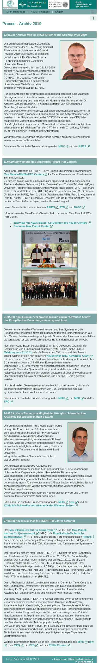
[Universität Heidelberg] (59, 1)
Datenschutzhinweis (81, 659)
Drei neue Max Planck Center (31, 226)
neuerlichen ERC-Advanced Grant (68, 355)
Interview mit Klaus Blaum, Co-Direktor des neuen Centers (50, 222)
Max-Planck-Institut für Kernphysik (31, 530)
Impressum (60, 659)
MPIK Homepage (15, 11)
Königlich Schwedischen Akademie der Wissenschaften (39, 505)
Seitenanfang (85, 661)
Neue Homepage (40, 11)
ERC (7, 401)
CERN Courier (58, 645)
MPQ (17, 645)
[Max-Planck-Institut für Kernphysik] (33, 1)
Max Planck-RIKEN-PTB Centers (24, 174)
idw (72, 502)
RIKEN (51, 207)
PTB (63, 207)
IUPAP (83, 146)
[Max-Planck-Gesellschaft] (10, 1)
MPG (77, 398)
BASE (78, 207)
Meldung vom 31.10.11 (18, 352)
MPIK (62, 146)
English (59, 11)
